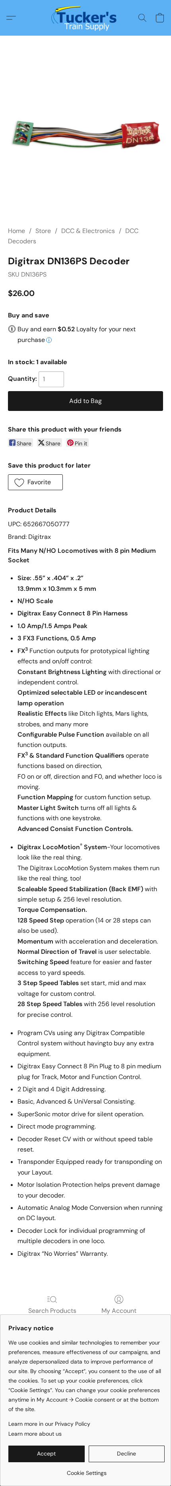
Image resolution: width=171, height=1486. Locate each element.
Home (16, 231)
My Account (118, 1310)
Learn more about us (35, 1433)
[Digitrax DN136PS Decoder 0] (85, 136)
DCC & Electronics (88, 231)
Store (43, 231)
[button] (85, 18)
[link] (86, 1470)
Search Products (52, 1310)
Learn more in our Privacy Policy (49, 1423)
